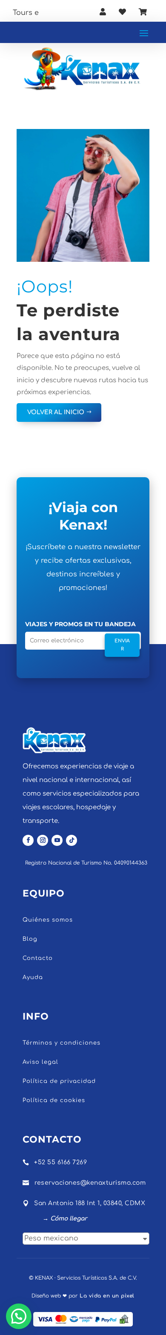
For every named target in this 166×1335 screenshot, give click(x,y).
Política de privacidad (59, 1081)
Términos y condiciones (61, 1043)
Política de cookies (54, 1100)
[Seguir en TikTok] (71, 840)
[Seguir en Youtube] (57, 840)
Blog (30, 939)
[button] (18, 1316)
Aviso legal (40, 1062)
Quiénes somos (48, 920)
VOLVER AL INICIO (55, 412)
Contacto (38, 958)
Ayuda (33, 977)
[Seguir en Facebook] (28, 840)
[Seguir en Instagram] (42, 840)
